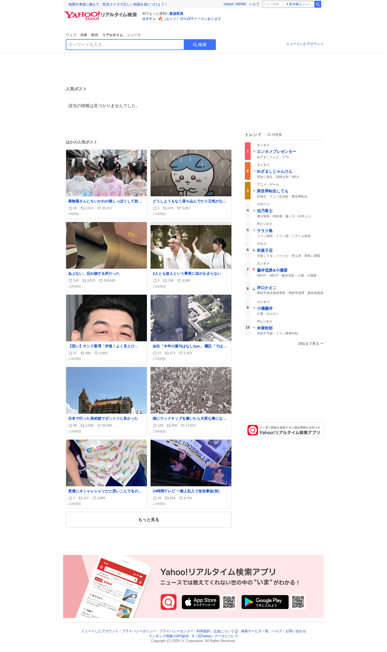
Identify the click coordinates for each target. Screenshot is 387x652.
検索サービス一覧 (255, 631)
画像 (83, 35)
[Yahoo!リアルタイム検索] (101, 12)
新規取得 (176, 14)
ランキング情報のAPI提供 (169, 636)
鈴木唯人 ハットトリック (301, 4)
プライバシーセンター (176, 631)
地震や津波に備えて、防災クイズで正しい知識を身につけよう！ (118, 4)
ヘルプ (254, 4)
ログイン (149, 19)
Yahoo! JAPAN (234, 4)
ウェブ (71, 35)
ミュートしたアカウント (305, 44)
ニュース (134, 35)
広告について (224, 631)
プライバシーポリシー (139, 631)
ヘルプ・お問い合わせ (289, 631)
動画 (94, 35)
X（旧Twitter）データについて (215, 636)
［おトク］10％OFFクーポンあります (192, 19)
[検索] (317, 4)
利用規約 (203, 631)
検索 (202, 44)
